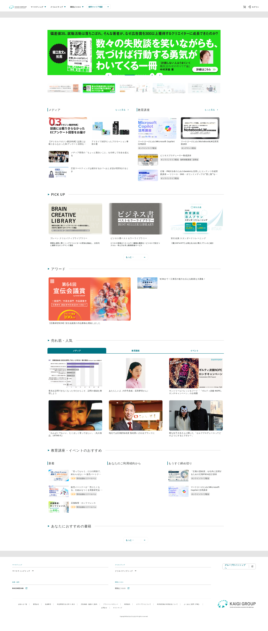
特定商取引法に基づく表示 (67, 604)
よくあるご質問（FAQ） (193, 604)
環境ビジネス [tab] (75, 7)
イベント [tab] (194, 350)
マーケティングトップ (21, 571)
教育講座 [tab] (136, 350)
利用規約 (128, 604)
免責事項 (49, 604)
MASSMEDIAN (18, 588)
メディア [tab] (77, 350)
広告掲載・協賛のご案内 (90, 604)
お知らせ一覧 (24, 604)
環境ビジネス (120, 588)
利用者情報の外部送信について (168, 604)
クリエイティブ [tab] (57, 7)
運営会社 (37, 604)
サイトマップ (117, 608)
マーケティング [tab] (37, 7)
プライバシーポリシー (112, 604)
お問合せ (105, 608)
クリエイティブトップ (124, 571)
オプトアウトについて (145, 604)
